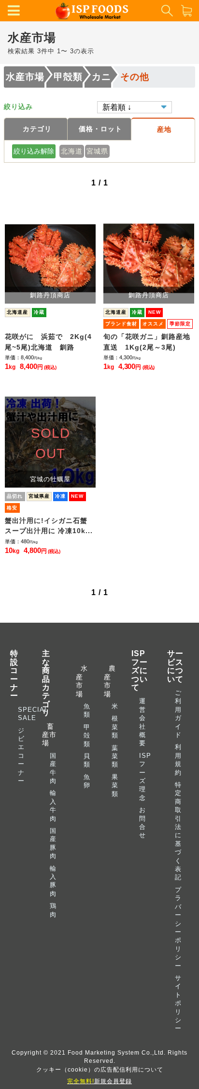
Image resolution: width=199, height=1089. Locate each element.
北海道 (72, 151)
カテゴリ (37, 129)
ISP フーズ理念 (145, 776)
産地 (164, 129)
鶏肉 (53, 910)
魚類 (87, 710)
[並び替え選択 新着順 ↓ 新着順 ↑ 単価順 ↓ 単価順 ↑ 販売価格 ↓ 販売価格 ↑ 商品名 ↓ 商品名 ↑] (134, 106)
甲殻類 (68, 77)
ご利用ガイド (178, 713)
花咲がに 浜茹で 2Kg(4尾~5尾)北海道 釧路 (48, 342)
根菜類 (115, 727)
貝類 (87, 760)
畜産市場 (49, 734)
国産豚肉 (53, 843)
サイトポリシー (178, 1003)
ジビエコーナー (21, 755)
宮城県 (97, 151)
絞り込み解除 (34, 151)
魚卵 (87, 781)
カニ (101, 77)
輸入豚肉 (53, 881)
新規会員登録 (99, 1081)
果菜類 (115, 785)
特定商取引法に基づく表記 (178, 831)
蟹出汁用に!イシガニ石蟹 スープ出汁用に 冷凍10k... (50, 526)
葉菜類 (115, 756)
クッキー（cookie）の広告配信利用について (99, 1069)
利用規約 (178, 759)
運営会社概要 (142, 722)
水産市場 (25, 77)
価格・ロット (100, 129)
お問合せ (142, 822)
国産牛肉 (53, 768)
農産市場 (109, 680)
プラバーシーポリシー (178, 927)
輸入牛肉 (53, 805)
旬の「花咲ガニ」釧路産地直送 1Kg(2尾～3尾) (146, 342)
